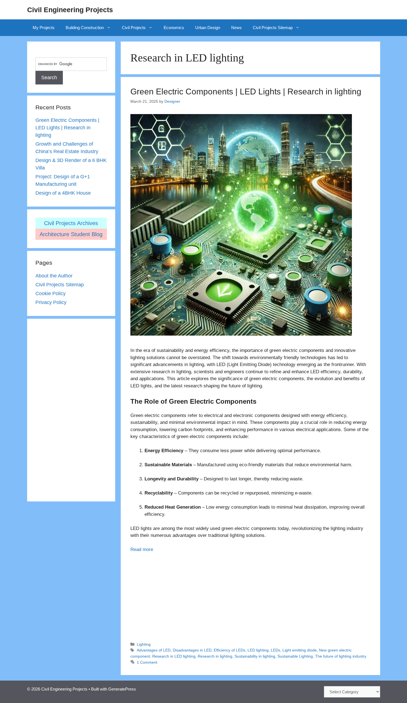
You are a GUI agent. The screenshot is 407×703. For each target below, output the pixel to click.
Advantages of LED (154, 650)
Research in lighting (215, 656)
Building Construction (85, 27)
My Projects (44, 27)
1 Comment (147, 662)
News (236, 27)
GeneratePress (122, 689)
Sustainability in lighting (255, 656)
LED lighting (258, 650)
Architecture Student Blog (71, 234)
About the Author (54, 276)
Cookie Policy (50, 293)
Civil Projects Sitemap (273, 27)
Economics (174, 27)
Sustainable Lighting (295, 656)
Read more (141, 549)
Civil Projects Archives (71, 223)
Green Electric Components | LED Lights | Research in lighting (245, 91)
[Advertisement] (250, 595)
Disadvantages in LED (192, 650)
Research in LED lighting (173, 656)
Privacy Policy (50, 302)
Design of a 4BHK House (63, 193)
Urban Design (207, 27)
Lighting (144, 644)
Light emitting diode (299, 650)
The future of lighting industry (340, 656)
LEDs (275, 650)
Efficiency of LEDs (229, 650)
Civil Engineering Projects (70, 10)
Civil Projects (134, 27)
